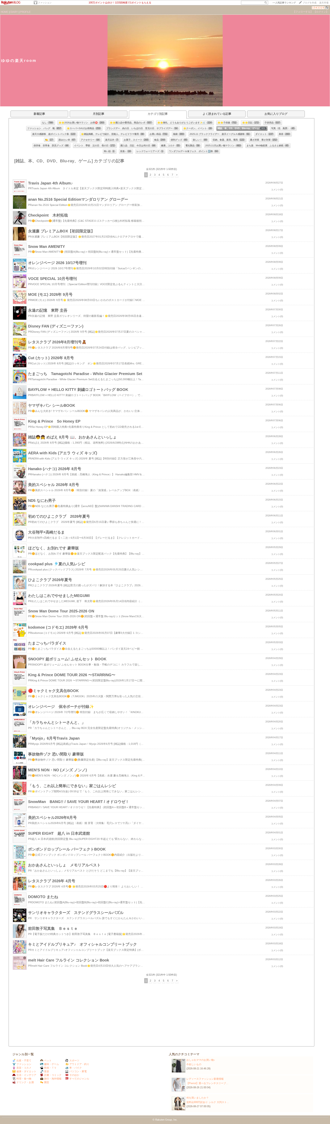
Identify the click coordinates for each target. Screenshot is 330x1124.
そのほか (74, 1075)
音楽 (46, 1071)
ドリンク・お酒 (25, 1082)
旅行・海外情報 (52, 1078)
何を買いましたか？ (197, 1097)
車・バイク (75, 1067)
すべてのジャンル (79, 1078)
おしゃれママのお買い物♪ (200, 1060)
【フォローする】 (303, 11)
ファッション (45, 2)
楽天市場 (323, 2)
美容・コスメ (23, 1067)
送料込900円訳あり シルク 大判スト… (207, 1102)
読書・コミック (52, 1075)
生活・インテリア (26, 1075)
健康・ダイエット (26, 1071)
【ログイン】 (321, 11)
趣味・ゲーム (51, 1064)
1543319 (318, 7)
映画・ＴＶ (50, 1067)
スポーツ (74, 1060)
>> (284, 2)
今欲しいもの (193, 1064)
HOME (4, 12)
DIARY (14, 12)
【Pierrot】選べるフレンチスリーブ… (207, 1083)
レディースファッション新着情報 (205, 1078)
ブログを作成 (309, 2)
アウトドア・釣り (79, 1064)
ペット (48, 1060)
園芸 (46, 1082)
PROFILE (25, 12)
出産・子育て (23, 1060)
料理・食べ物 (23, 1078)
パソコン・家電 (78, 1071)
